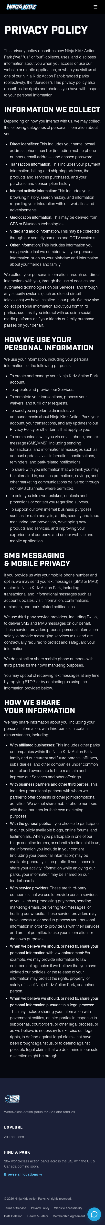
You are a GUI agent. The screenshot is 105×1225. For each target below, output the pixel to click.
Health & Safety (37, 1216)
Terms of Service (15, 1208)
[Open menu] (95, 6)
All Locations (14, 1137)
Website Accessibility (68, 1208)
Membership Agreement (69, 1216)
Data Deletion (13, 1216)
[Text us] (94, 1214)
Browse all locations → (23, 1174)
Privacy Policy (40, 1208)
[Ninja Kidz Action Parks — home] (21, 6)
